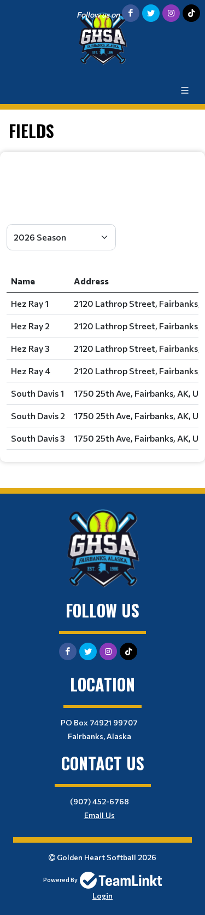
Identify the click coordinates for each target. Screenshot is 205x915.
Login (102, 895)
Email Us (99, 815)
